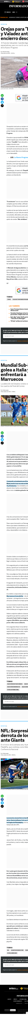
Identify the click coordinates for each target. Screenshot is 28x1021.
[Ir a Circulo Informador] (15, 0)
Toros (9, 299)
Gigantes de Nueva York (17, 950)
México (15, 999)
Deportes (3, 24)
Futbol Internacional (13, 689)
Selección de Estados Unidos (14, 684)
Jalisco (9, 999)
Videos (8, 12)
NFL (8, 950)
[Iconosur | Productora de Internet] (7, 1009)
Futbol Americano (12, 953)
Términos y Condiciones (22, 706)
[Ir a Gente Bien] (24, 0)
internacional (23, 999)
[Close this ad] (27, 1013)
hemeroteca (19, 1003)
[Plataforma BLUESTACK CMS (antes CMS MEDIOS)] (13, 1009)
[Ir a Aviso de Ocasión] (13, 987)
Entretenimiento (17, 1001)
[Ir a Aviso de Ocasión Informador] (7, 0)
